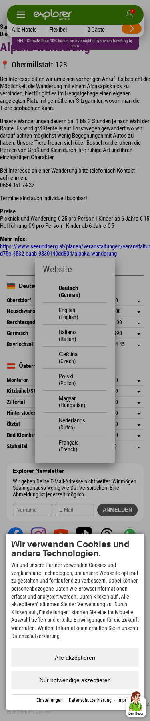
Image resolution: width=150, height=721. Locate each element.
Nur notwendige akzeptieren (75, 680)
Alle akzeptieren (75, 657)
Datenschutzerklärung (90, 700)
